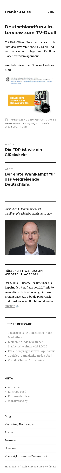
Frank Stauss (18, 12)
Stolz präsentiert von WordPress (39, 466)
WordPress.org (17, 400)
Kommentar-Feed (19, 396)
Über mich (11, 448)
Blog (8, 416)
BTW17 (16, 123)
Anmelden (14, 387)
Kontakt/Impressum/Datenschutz (27, 456)
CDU (38, 123)
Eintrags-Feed (17, 391)
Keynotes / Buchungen (20, 424)
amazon (10, 305)
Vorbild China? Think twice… (27, 360)
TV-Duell (22, 126)
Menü (50, 12)
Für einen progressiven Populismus (31, 351)
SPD (15, 126)
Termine (10, 440)
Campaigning (28, 123)
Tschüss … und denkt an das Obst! (30, 355)
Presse (9, 432)
